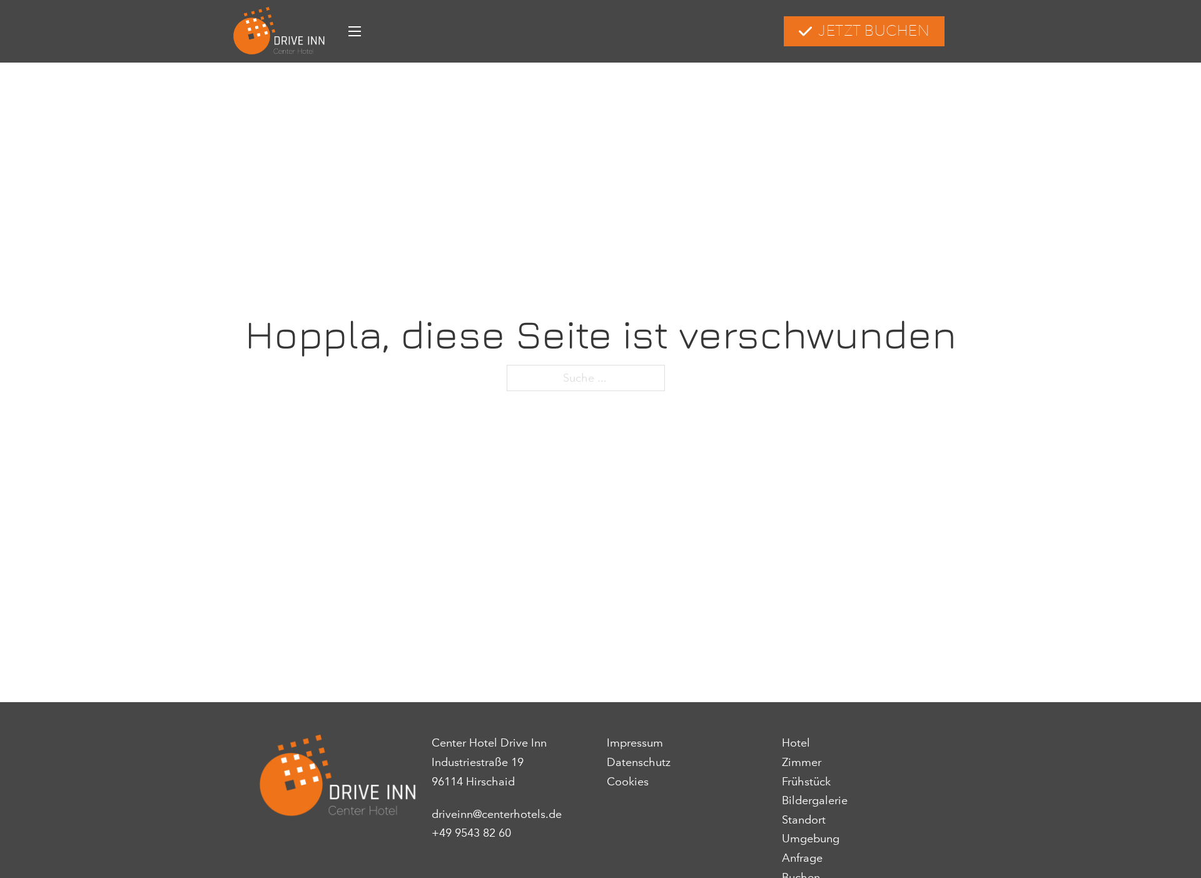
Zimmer (801, 762)
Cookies (628, 782)
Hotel (796, 743)
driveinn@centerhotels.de (497, 814)
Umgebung (810, 838)
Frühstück (806, 782)
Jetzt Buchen (874, 31)
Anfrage (802, 858)
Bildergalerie (815, 800)
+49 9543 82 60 (471, 833)
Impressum (635, 743)
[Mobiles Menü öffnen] (354, 31)
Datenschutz (639, 762)
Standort (804, 820)
